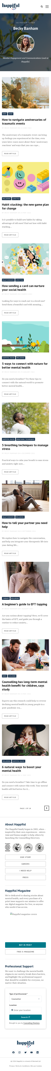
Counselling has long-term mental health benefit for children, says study (24, 686)
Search (24, 1017)
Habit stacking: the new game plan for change (25, 206)
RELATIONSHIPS (8, 280)
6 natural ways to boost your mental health (21, 769)
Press (26, 877)
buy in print (25, 945)
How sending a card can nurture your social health (23, 288)
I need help (26, 870)
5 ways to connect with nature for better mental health (25, 365)
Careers (25, 864)
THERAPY (6, 598)
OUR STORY (25, 857)
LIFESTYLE (16, 199)
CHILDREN (12, 676)
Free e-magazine (25, 952)
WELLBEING (7, 199)
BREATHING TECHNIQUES (25, 439)
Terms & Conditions (23, 1066)
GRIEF (11, 114)
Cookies (39, 1066)
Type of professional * (18, 994)
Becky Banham (11, 128)
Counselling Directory (31, 1023)
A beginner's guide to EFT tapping (24, 604)
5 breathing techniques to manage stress (25, 447)
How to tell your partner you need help (24, 525)
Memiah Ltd (36, 1061)
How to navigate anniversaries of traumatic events (24, 121)
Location (13, 1005)
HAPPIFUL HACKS (9, 358)
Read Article (10, 153)
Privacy (11, 1066)
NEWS (5, 114)
